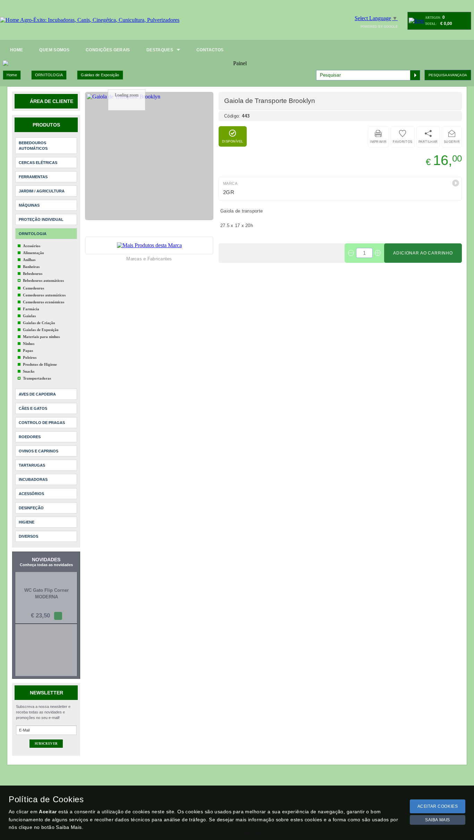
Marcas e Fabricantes (149, 258)
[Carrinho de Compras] (416, 21)
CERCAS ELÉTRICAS (38, 163)
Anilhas (29, 260)
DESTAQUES (159, 49)
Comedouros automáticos (44, 295)
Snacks (28, 371)
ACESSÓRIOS (31, 494)
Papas (28, 350)
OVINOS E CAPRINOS (38, 451)
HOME (16, 49)
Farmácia (31, 309)
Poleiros (29, 357)
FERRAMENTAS (33, 177)
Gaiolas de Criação (39, 323)
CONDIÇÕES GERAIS (108, 49)
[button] (455, 183)
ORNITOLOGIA (49, 75)
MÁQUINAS (29, 205)
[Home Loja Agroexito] (89, 20)
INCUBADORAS (33, 479)
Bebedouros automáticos (43, 280)
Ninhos (28, 343)
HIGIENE (26, 522)
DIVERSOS (28, 536)
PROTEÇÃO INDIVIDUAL (41, 219)
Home (12, 75)
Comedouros (33, 288)
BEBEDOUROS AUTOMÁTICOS (33, 145)
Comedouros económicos (43, 302)
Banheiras (31, 267)
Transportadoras (37, 378)
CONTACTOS (209, 49)
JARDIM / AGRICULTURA (42, 191)
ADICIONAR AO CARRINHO (423, 253)
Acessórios (31, 246)
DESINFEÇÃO (31, 508)
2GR (228, 192)
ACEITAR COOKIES (437, 806)
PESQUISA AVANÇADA (448, 75)
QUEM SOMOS (54, 49)
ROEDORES (30, 437)
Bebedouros (32, 273)
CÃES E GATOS (33, 408)
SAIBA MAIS (437, 820)
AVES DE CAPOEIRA (37, 394)
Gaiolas (29, 316)
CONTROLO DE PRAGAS (42, 423)
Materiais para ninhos (41, 337)
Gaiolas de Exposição (100, 75)
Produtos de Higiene (40, 364)
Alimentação (33, 253)
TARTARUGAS (32, 465)
